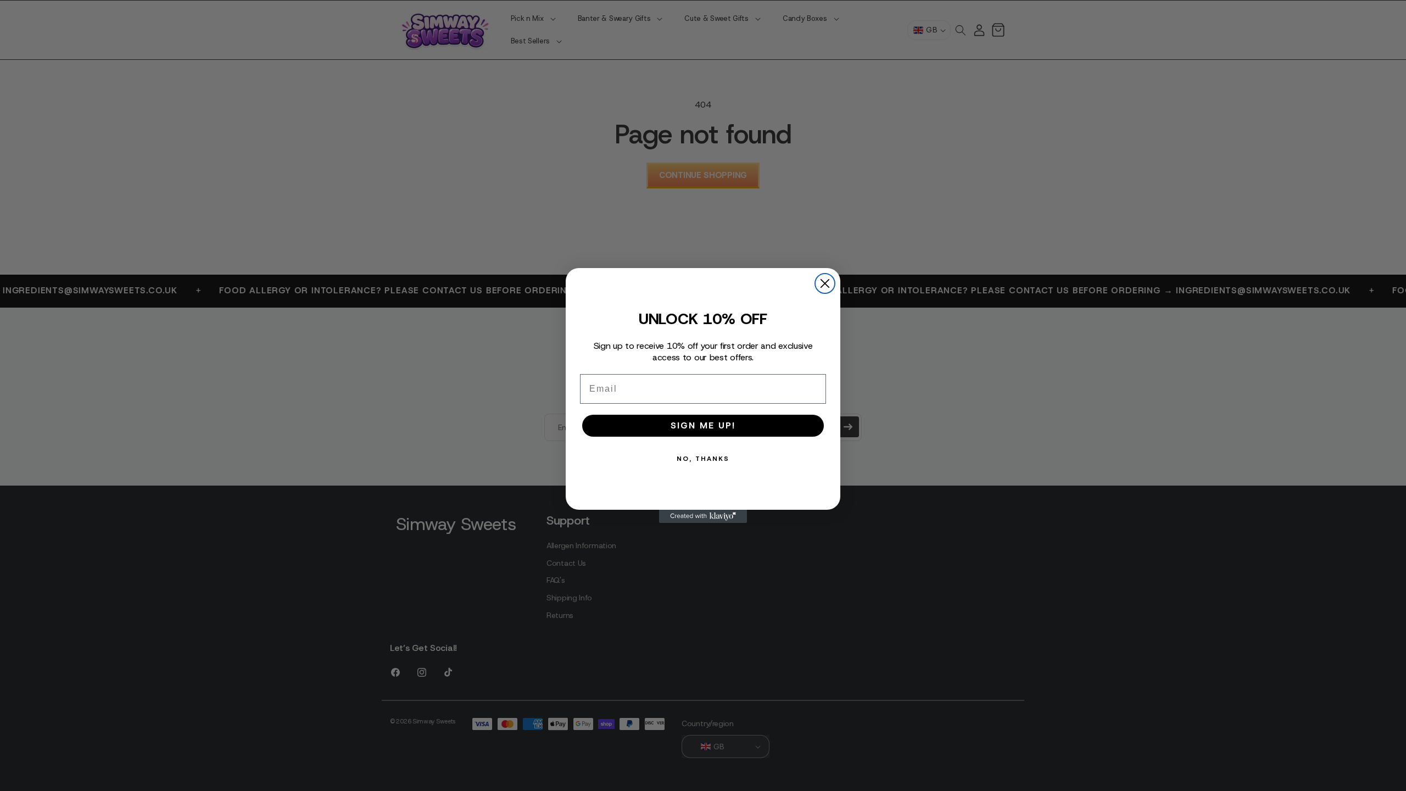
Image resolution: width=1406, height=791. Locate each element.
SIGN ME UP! (703, 425)
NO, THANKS (703, 458)
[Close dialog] (825, 283)
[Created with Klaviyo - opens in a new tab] (703, 516)
